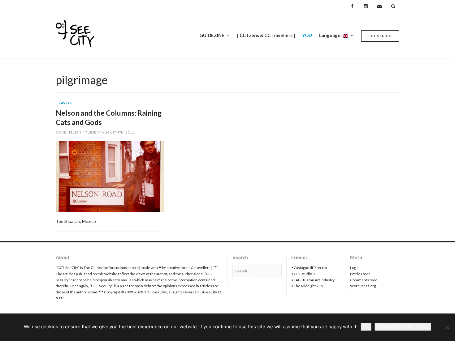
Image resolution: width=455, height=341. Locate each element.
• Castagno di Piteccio (309, 267)
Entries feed (360, 273)
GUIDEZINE (211, 35)
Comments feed (363, 280)
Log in (355, 267)
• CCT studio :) (303, 273)
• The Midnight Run (307, 285)
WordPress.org (363, 285)
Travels (64, 103)
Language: (331, 35)
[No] (447, 327)
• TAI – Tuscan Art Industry (313, 280)
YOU (307, 35)
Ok (366, 327)
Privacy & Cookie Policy (403, 327)
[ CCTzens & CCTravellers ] (266, 35)
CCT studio (380, 36)
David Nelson (68, 132)
